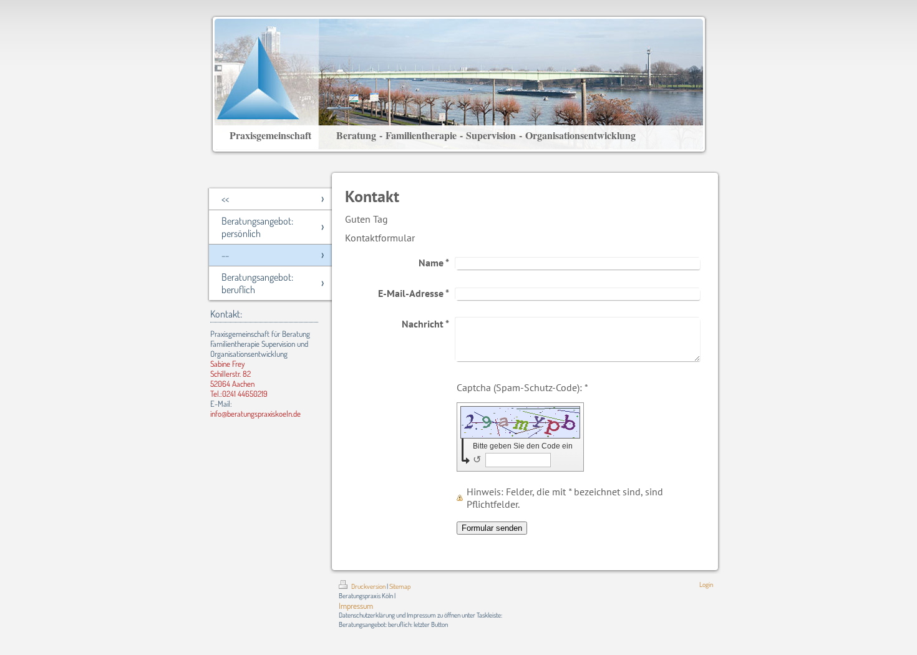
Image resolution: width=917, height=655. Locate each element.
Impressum (356, 606)
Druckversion (368, 586)
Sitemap (399, 586)
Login (706, 584)
